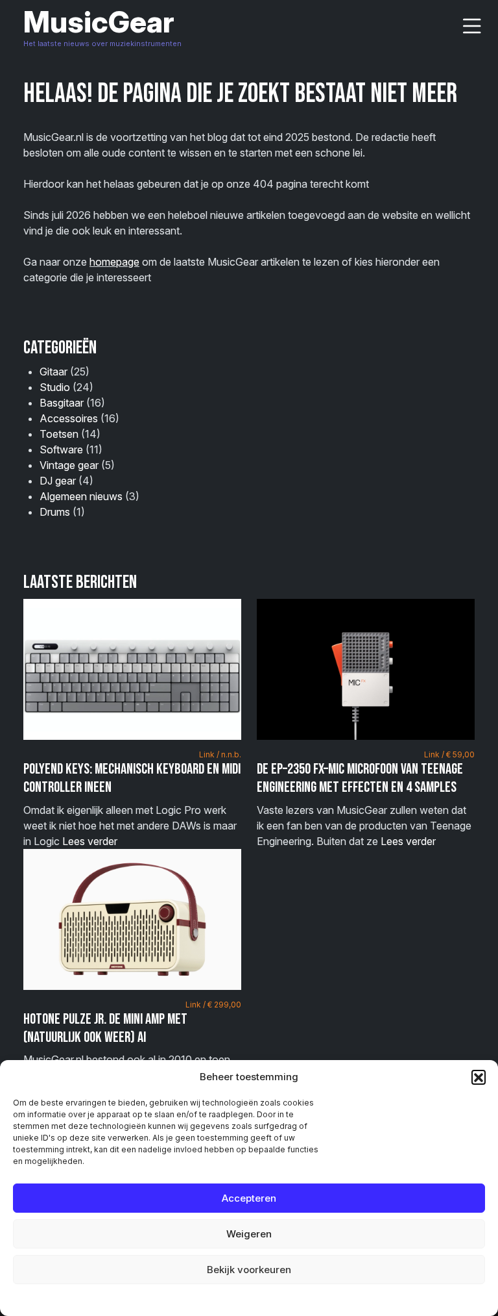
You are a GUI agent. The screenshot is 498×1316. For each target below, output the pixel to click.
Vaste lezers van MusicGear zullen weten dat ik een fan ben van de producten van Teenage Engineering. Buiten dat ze (366, 798)
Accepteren (249, 1198)
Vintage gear (69, 465)
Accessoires (69, 418)
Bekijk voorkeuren (249, 1269)
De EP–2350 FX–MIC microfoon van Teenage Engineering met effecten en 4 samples (360, 778)
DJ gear (58, 480)
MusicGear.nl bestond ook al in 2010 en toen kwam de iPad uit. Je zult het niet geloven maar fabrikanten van (132, 1048)
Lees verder (89, 841)
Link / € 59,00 (449, 754)
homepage (114, 261)
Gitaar (53, 371)
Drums (55, 511)
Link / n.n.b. (220, 754)
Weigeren (249, 1234)
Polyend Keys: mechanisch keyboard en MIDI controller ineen (132, 778)
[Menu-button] (472, 26)
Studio (55, 387)
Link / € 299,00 (213, 1004)
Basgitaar (62, 402)
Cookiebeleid (216, 1299)
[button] (478, 1076)
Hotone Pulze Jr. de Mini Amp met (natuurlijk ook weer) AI (105, 1028)
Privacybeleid (275, 1299)
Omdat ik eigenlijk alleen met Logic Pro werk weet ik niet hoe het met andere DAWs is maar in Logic (132, 798)
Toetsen (59, 433)
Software (61, 449)
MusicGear (98, 22)
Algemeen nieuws (81, 496)
